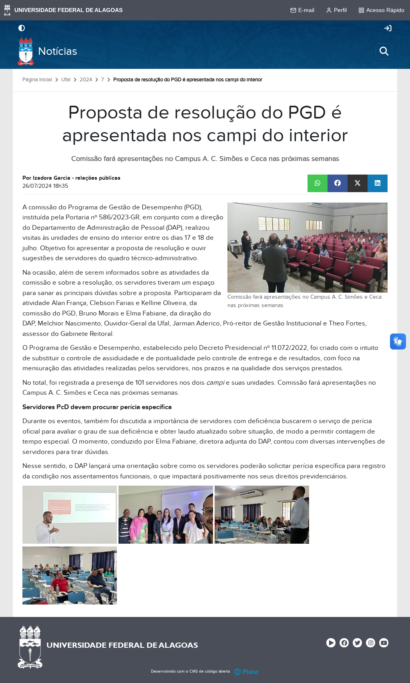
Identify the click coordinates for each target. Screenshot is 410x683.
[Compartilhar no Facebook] (338, 183)
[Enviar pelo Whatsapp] (318, 183)
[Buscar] (384, 51)
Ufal (65, 79)
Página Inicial (37, 79)
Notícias (57, 51)
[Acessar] (388, 29)
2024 (86, 79)
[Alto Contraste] (22, 29)
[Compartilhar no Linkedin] (378, 183)
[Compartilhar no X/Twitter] (358, 183)
